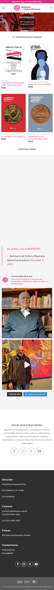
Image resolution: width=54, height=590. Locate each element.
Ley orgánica (7, 553)
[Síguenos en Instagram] (23, 451)
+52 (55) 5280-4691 (11, 520)
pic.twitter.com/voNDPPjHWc (24, 248)
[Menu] (3, 8)
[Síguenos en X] (31, 451)
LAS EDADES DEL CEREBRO (40, 84)
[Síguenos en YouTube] (39, 451)
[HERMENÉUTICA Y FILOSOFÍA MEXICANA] (40, 113)
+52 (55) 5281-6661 (11, 514)
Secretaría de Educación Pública (16, 535)
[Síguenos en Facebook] (14, 451)
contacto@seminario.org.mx (14, 511)
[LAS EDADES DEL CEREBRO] (40, 61)
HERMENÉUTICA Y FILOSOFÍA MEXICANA (38, 138)
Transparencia (8, 549)
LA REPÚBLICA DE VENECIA (13, 137)
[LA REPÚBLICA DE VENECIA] (13, 113)
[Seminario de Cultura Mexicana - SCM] (27, 8)
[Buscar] (51, 7)
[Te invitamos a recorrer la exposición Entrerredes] (27, 365)
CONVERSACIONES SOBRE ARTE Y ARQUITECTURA (12, 84)
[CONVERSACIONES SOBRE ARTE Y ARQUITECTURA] (13, 61)
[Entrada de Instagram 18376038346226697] (27, 313)
